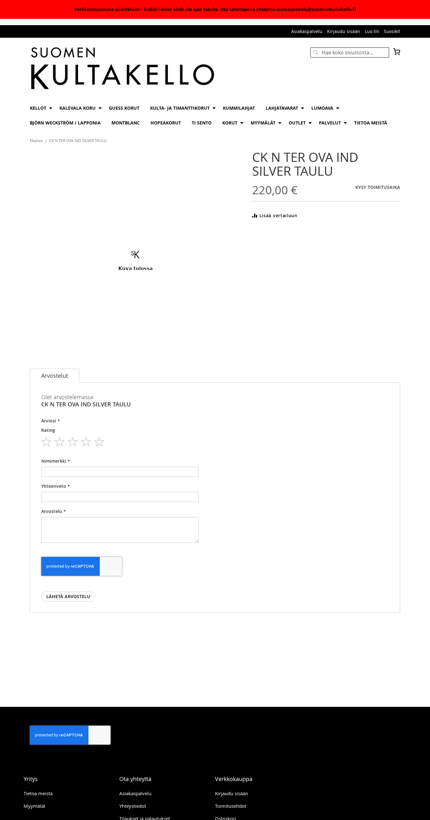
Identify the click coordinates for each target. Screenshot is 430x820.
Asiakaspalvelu (306, 31)
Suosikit (392, 31)
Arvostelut (54, 375)
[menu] (215, 115)
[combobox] (349, 52)
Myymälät (34, 806)
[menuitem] (39, 108)
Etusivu (36, 140)
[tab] (54, 375)
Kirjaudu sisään (343, 31)
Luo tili (372, 31)
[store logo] (122, 69)
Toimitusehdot (230, 806)
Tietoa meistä (38, 793)
